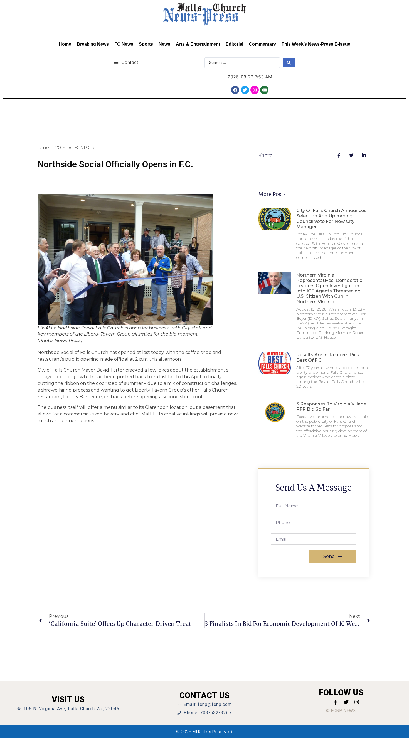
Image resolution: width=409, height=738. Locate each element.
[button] (126, 62)
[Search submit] (289, 62)
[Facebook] (235, 90)
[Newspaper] (264, 90)
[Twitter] (245, 90)
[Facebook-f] (335, 702)
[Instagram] (254, 90)
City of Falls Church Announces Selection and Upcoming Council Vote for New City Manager (331, 218)
